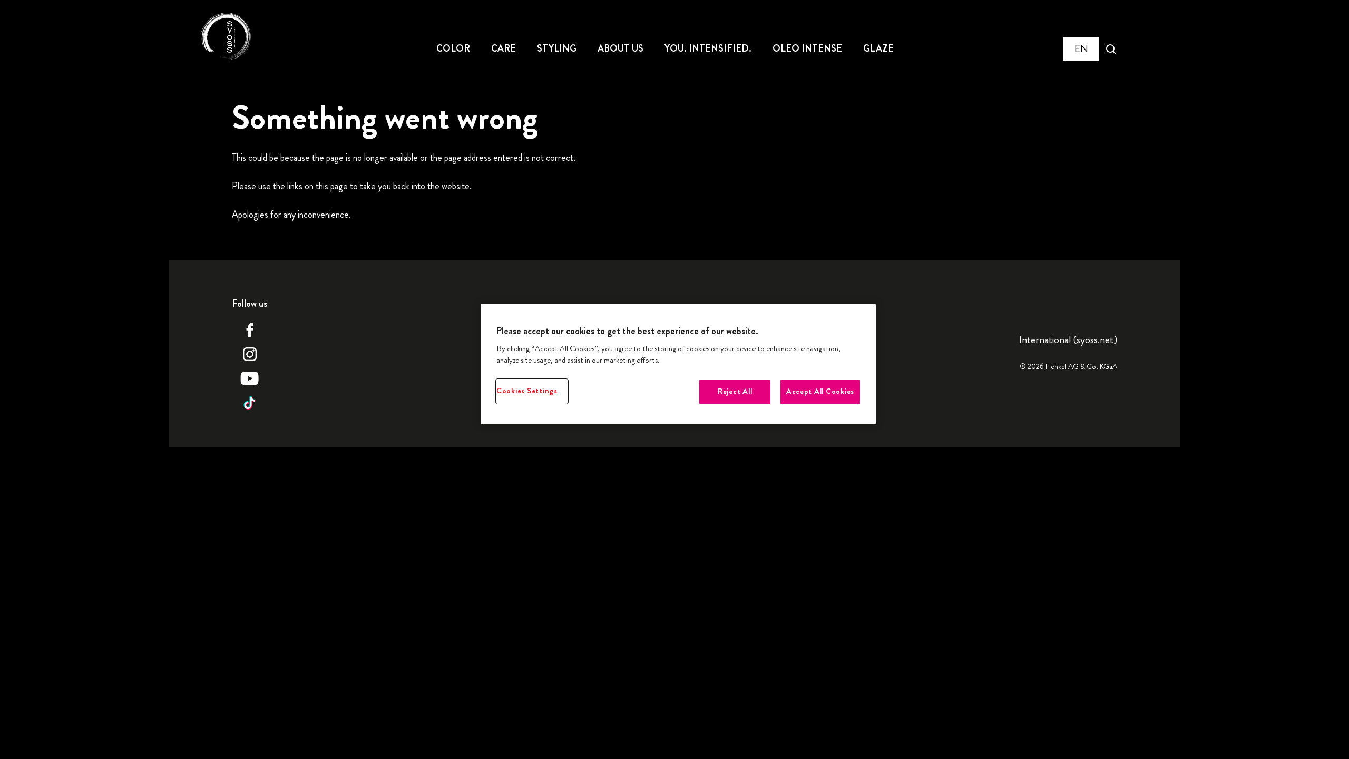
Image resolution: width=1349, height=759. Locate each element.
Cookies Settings (527, 390)
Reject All (735, 391)
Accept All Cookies (820, 391)
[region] (678, 364)
